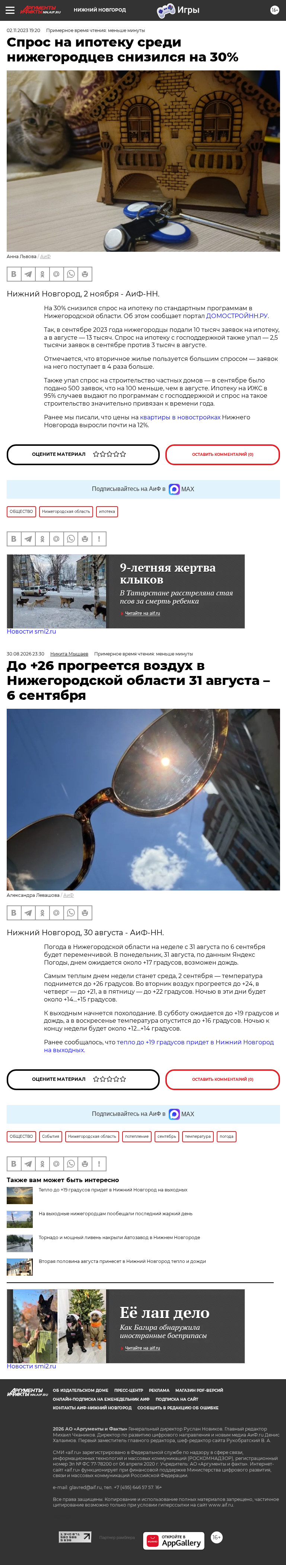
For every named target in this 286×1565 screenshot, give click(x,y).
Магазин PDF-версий (199, 1390)
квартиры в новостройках (180, 417)
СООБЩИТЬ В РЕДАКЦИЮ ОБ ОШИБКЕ (178, 1408)
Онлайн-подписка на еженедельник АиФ (101, 1399)
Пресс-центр (128, 1390)
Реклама (159, 1390)
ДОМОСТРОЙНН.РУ (237, 316)
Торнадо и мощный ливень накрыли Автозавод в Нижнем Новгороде (119, 1237)
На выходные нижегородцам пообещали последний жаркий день (116, 1213)
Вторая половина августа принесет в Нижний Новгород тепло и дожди (122, 1261)
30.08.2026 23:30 (25, 654)
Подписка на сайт (177, 1399)
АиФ (45, 256)
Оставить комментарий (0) (223, 454)
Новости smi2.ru (31, 631)
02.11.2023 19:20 (23, 30)
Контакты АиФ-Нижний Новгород (92, 1408)
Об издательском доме (80, 1390)
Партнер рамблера (117, 1537)
